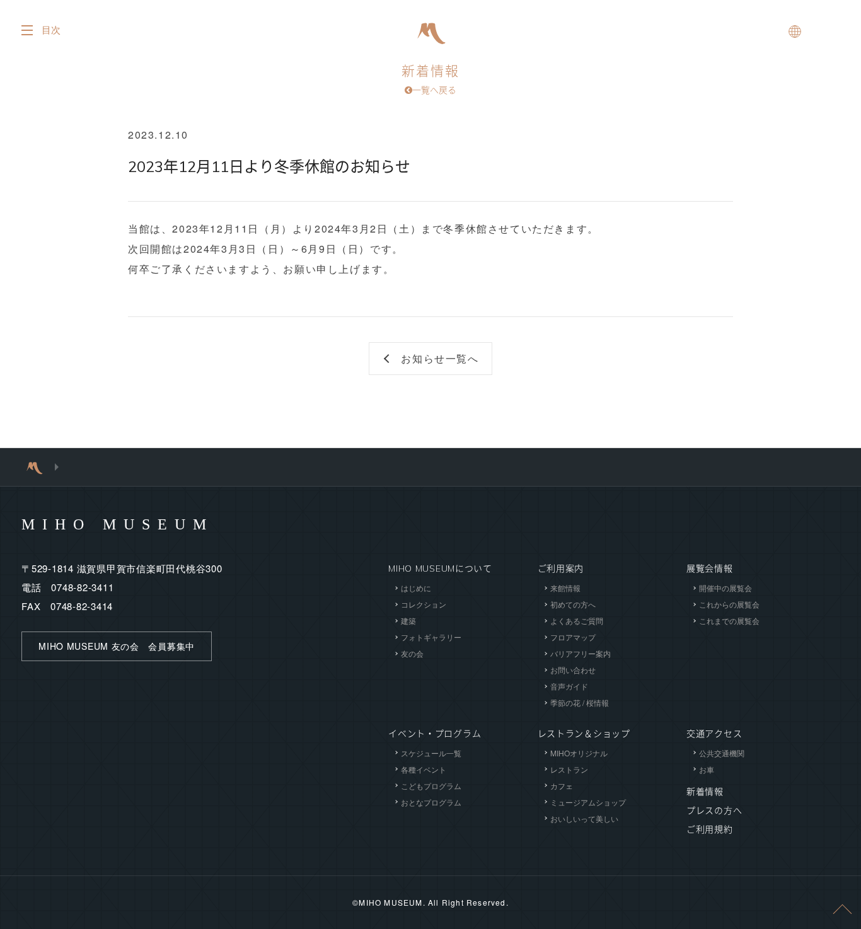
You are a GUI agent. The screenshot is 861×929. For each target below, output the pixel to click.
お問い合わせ (573, 669)
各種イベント (423, 769)
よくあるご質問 (576, 620)
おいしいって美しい (584, 818)
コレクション (423, 604)
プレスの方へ (714, 810)
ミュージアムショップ (588, 802)
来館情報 (565, 587)
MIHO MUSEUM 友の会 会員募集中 (116, 646)
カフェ (561, 785)
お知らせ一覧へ (439, 358)
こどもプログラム (431, 785)
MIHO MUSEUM (117, 524)
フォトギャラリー (431, 637)
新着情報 (430, 79)
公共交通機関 (721, 752)
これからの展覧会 (729, 604)
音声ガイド (569, 686)
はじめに (416, 587)
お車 (706, 769)
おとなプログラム (431, 802)
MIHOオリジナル (579, 752)
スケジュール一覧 (431, 752)
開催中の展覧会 (725, 587)
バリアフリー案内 (580, 653)
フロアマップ (573, 637)
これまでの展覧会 (729, 620)
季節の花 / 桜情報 (579, 702)
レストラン (569, 769)
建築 (408, 620)
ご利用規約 (709, 829)
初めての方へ (573, 604)
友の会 (412, 653)
